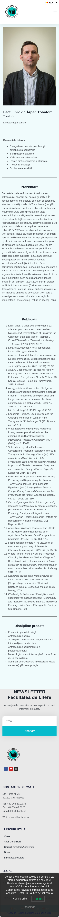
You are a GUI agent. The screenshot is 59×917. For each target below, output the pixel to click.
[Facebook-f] (6, 769)
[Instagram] (16, 769)
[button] (55, 12)
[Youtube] (11, 769)
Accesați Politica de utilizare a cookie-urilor (29, 912)
